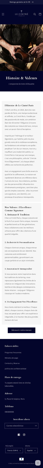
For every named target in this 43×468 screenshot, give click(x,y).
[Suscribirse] (35, 425)
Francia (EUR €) (12, 450)
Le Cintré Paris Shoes (18, 463)
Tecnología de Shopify (29, 463)
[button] (3, 14)
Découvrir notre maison (22, 330)
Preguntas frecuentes (13, 352)
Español (30, 450)
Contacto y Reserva (12, 363)
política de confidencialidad (15, 369)
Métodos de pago (11, 358)
